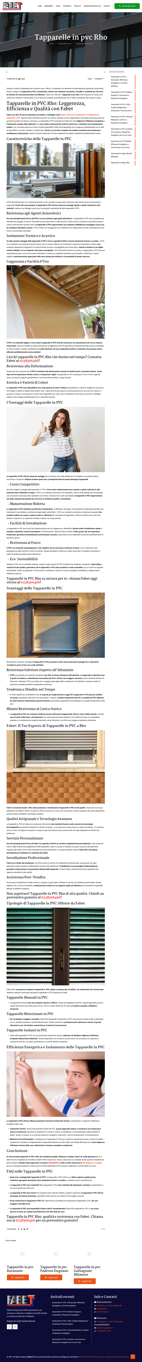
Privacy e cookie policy (107, 1357)
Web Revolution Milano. (88, 1357)
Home (51, 44)
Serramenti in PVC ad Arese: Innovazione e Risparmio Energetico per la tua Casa (122, 132)
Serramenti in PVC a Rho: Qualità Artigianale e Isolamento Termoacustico (121, 107)
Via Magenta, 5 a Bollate (92, 1163)
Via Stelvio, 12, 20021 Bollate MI (109, 1306)
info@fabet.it (101, 1309)
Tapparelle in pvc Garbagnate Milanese (87, 1271)
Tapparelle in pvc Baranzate (20, 1269)
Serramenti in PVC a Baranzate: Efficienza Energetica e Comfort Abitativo (119, 81)
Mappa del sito (123, 1357)
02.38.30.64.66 (128, 6)
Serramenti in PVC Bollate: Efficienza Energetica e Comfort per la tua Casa (121, 144)
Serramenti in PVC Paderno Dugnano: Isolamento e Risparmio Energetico (121, 95)
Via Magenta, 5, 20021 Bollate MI (109, 1322)
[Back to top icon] (132, 1356)
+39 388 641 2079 (103, 1331)
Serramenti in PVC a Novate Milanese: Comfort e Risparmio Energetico (122, 120)
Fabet (22, 79)
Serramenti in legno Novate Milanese (121, 155)
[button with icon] (9, 1326)
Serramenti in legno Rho (120, 163)
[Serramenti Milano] (12, 6)
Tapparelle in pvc (65, 44)
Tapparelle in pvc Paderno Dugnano (54, 1269)
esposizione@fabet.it (104, 1328)
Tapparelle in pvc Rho (84, 44)
